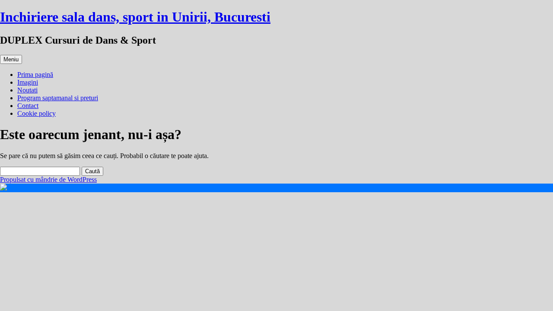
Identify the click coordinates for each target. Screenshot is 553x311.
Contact (27, 105)
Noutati (27, 90)
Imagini (27, 82)
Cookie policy (36, 113)
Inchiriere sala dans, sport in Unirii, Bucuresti (135, 17)
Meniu (11, 59)
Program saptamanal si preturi (57, 98)
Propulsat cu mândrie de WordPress (48, 179)
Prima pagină (35, 74)
